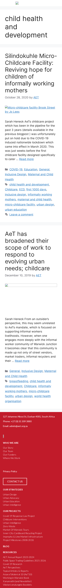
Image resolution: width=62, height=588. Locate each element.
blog (6, 546)
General (44, 169)
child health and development (29, 184)
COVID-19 (15, 169)
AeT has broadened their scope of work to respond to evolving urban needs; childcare (28, 251)
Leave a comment (21, 214)
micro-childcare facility (20, 204)
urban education (16, 209)
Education (30, 169)
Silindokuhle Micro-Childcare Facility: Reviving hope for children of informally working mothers (31, 73)
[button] (56, 3)
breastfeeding (18, 381)
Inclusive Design (15, 174)
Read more (26, 159)
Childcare (11, 189)
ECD (22, 189)
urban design (45, 204)
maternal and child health (34, 199)
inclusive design (15, 194)
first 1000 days (36, 189)
